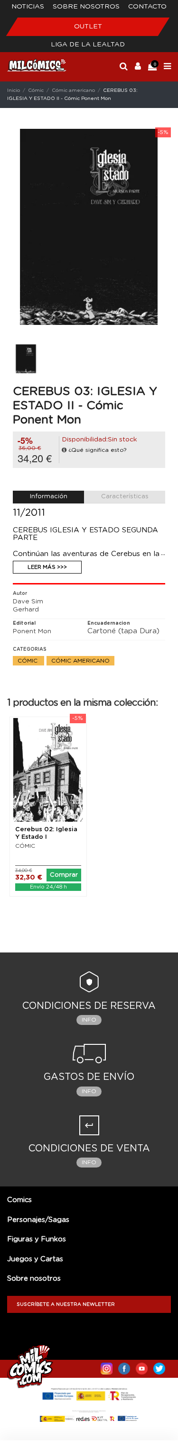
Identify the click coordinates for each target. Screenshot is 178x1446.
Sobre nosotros (86, 6)
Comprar (64, 875)
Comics (19, 1200)
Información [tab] (48, 497)
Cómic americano (80, 661)
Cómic (28, 661)
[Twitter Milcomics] (159, 1366)
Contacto (147, 6)
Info (89, 1020)
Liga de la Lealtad (88, 44)
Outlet (88, 26)
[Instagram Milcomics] (106, 1366)
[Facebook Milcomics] (124, 1366)
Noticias (27, 6)
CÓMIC (25, 846)
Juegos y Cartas (35, 1259)
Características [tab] (125, 497)
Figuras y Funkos (36, 1239)
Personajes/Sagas (38, 1219)
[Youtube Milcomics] (142, 1366)
